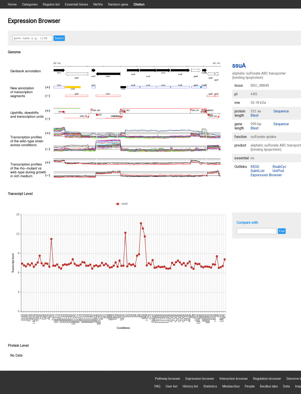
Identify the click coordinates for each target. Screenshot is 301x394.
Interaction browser (233, 379)
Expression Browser (266, 175)
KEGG (255, 167)
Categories (30, 4)
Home (12, 4)
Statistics (210, 386)
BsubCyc (279, 167)
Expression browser (200, 379)
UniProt (278, 171)
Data (286, 386)
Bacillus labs (269, 386)
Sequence (281, 111)
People (250, 386)
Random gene (118, 4)
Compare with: (247, 222)
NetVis (98, 4)
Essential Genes (76, 4)
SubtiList (257, 171)
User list (171, 386)
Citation (139, 4)
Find (281, 231)
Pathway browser (167, 379)
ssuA (239, 65)
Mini (231, 386)
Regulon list (51, 4)
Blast (254, 115)
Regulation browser (267, 379)
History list (190, 386)
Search (59, 38)
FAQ (157, 386)
